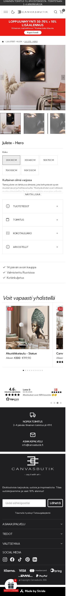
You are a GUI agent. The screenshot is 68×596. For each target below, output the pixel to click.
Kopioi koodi (32, 32)
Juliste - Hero (31, 41)
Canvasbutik (36, 580)
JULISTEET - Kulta (14, 41)
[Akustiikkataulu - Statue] (27, 355)
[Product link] (27, 326)
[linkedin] (34, 559)
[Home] (3, 42)
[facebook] (12, 559)
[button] (6, 12)
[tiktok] (20, 559)
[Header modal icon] (6, 12)
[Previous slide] (2, 77)
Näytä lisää (32, 193)
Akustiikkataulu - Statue (21, 352)
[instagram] (4, 559)
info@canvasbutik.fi (32, 444)
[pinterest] (28, 559)
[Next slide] (63, 77)
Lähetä (55, 503)
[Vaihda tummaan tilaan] (14, 12)
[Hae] (56, 12)
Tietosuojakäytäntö (41, 513)
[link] (33, 393)
